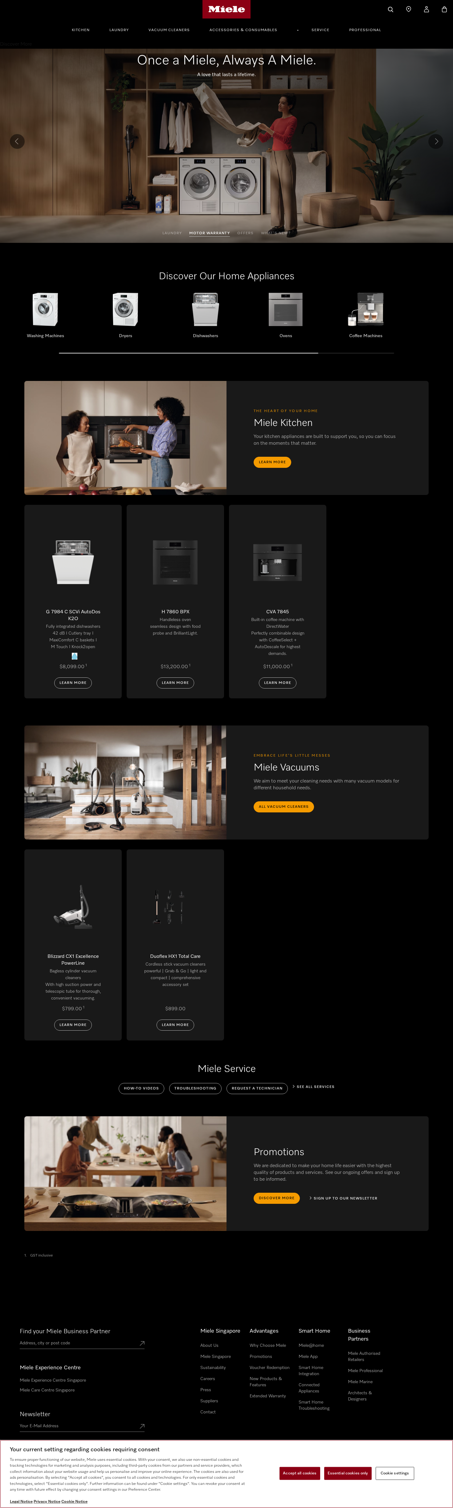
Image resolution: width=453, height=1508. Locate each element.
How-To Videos (141, 1088)
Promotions (261, 1357)
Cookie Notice (74, 1502)
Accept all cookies (299, 1473)
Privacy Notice (47, 1502)
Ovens (286, 318)
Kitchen (81, 30)
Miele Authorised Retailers (364, 1356)
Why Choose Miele (268, 1345)
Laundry (119, 30)
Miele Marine (360, 1382)
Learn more (272, 462)
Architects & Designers (360, 1396)
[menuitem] (84, 29)
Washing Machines (45, 318)
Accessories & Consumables (243, 30)
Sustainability (213, 1368)
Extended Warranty (268, 1396)
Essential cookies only (348, 1473)
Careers (207, 1379)
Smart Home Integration (311, 1371)
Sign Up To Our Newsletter (345, 1198)
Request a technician (257, 1088)
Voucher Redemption (270, 1368)
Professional (365, 30)
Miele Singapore (215, 1357)
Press (205, 1390)
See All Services (316, 1087)
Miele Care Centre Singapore (47, 1390)
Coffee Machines (366, 318)
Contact (208, 1412)
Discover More (277, 1198)
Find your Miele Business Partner (65, 1331)
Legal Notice (21, 1502)
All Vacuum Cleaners (284, 807)
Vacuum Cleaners (169, 30)
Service (320, 30)
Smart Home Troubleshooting (314, 1405)
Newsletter (35, 1414)
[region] (226, 1474)
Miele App (308, 1357)
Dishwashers (205, 318)
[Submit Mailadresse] (142, 1427)
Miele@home (311, 1345)
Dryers (125, 318)
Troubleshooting (195, 1088)
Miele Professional (365, 1371)
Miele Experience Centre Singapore (53, 1380)
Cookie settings (395, 1473)
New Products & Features (266, 1382)
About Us (209, 1345)
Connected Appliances (309, 1388)
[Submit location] (142, 1344)
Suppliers (209, 1401)
